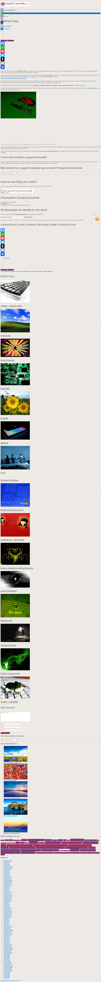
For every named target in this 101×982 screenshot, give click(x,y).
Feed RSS (80, 220)
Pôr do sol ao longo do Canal (12, 798)
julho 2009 (6, 955)
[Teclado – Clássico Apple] (50, 292)
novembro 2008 (8, 967)
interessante (12, 843)
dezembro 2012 (8, 895)
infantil (8, 843)
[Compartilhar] (50, 67)
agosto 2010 (7, 936)
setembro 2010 (8, 934)
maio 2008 (7, 976)
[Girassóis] (50, 403)
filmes (68, 840)
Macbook (4, 443)
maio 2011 (7, 922)
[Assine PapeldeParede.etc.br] (97, 219)
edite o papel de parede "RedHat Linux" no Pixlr (14, 78)
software (50, 271)
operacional (35, 271)
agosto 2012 (7, 901)
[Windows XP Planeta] (50, 476)
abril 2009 (6, 960)
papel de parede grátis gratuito (19, 845)
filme (65, 840)
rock (62, 850)
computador (7, 271)
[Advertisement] (32, 131)
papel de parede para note (76, 848)
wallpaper (75, 850)
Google (40, 220)
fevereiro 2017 (8, 860)
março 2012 (7, 907)
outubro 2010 (7, 933)
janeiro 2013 (7, 893)
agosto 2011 (7, 917)
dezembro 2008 (8, 966)
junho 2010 (7, 939)
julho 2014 (6, 871)
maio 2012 (7, 905)
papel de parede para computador (50, 848)
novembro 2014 (8, 868)
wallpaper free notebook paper (45, 853)
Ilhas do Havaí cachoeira (10, 816)
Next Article (10, 40)
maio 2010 (7, 940)
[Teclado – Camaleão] (50, 688)
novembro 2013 (8, 881)
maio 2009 (7, 958)
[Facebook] (50, 43)
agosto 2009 (7, 954)
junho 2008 (7, 975)
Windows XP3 (6, 621)
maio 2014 (7, 874)
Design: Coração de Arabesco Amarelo (17, 568)
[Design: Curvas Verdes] (50, 659)
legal (17, 843)
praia (60, 850)
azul (13, 840)
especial (60, 840)
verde (68, 850)
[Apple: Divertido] (50, 348)
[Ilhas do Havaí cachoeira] (15, 814)
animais (3, 840)
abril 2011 (6, 924)
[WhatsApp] (50, 47)
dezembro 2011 (8, 911)
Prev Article (4, 40)
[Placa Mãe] (50, 374)
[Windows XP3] (50, 606)
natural (27, 843)
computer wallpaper (36, 840)
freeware (13, 271)
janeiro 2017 (7, 862)
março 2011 (7, 925)
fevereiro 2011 (8, 927)
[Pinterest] (50, 51)
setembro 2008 (8, 970)
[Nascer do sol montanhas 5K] (15, 832)
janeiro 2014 (7, 878)
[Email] (50, 63)
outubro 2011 (7, 914)
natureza (33, 842)
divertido (54, 840)
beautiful (17, 840)
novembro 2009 (8, 949)
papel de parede (53, 842)
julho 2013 (6, 887)
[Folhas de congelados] (15, 779)
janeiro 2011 (7, 928)
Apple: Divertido (7, 360)
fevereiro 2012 (8, 908)
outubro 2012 (7, 898)
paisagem (41, 843)
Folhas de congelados (10, 780)
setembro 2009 (8, 952)
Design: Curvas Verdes (10, 673)
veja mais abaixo (47, 75)
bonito (24, 840)
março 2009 (7, 961)
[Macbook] (50, 430)
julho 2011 (6, 919)
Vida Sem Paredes (8, 645)
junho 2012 (7, 904)
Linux (3, 473)
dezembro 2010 (8, 930)
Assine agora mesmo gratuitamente (48, 151)
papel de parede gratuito (71, 843)
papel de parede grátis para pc (22, 848)
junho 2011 (7, 920)
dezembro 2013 (8, 880)
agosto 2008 (7, 972)
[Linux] (50, 458)
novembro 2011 (8, 913)
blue (20, 840)
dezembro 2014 (8, 866)
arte (10, 840)
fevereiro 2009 (8, 963)
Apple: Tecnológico (9, 591)
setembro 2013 (8, 884)
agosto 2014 (7, 869)
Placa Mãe (5, 388)
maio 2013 (7, 889)
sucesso (65, 850)
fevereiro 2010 (8, 945)
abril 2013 (6, 890)
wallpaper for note (88, 850)
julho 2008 (6, 973)
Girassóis (4, 418)
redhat (40, 271)
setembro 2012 (8, 899)
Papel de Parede (5, 980)
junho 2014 (7, 872)
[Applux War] (50, 321)
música (22, 843)
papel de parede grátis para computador (50, 845)
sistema (45, 271)
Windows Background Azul (12, 510)
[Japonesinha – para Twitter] (50, 525)
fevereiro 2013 (8, 892)
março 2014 (7, 875)
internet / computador (22, 271)
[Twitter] (50, 55)
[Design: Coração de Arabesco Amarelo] (50, 554)
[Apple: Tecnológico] (50, 579)
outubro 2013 (7, 883)
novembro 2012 (8, 896)
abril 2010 (6, 942)
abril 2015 (6, 863)
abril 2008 (6, 978)
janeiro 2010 (7, 946)
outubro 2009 (7, 951)
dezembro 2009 (8, 948)
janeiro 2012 (7, 910)
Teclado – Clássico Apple (11, 306)
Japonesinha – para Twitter (12, 540)
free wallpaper (77, 840)
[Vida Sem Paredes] (50, 633)
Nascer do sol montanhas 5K (12, 833)
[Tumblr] (50, 59)
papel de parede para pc (30, 850)
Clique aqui (25, 144)
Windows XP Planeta (9, 480)
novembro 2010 (8, 931)
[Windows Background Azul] (50, 495)
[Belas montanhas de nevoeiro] (15, 761)
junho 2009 (7, 957)
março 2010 (7, 943)
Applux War (5, 336)
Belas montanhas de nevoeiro (12, 763)
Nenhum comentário (6, 26)
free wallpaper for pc (90, 840)
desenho (48, 840)
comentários (91, 88)
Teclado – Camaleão (9, 702)
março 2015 (7, 865)
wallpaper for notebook (11, 852)
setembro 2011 (8, 916)
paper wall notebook (50, 850)
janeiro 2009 (7, 964)
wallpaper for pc (28, 852)
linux (29, 271)
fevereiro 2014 (8, 877)
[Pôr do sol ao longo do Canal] (15, 796)
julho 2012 (6, 902)
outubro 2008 (7, 969)
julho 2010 (6, 937)
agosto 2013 (7, 886)
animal (7, 840)
